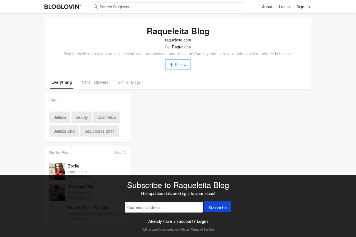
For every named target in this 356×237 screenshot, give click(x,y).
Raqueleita (181, 47)
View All (120, 152)
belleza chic (64, 131)
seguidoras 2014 (100, 131)
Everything (61, 82)
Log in (284, 6)
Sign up (303, 6)
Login (202, 221)
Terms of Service (202, 229)
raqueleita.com (178, 40)
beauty (82, 117)
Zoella (73, 165)
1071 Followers (94, 82)
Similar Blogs (129, 82)
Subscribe (217, 207)
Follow (180, 64)
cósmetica (106, 117)
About (267, 6)
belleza (59, 117)
